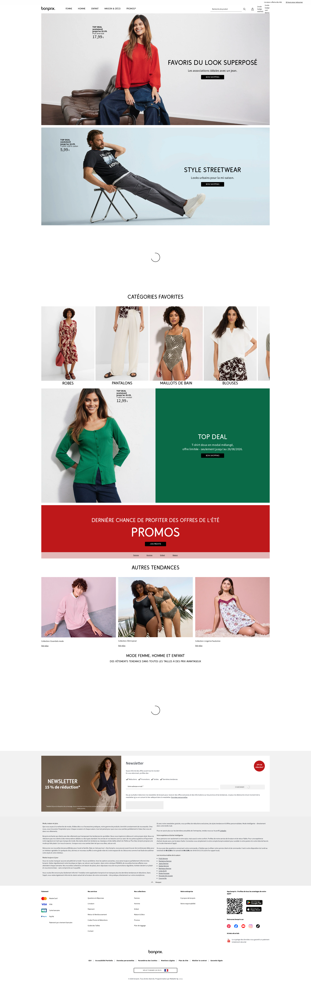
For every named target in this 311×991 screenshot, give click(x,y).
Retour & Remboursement (97, 914)
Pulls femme (163, 858)
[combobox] (226, 9)
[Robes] (68, 346)
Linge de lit (163, 871)
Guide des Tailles (94, 925)
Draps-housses (164, 873)
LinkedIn (223, 831)
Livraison (91, 903)
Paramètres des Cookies (147, 961)
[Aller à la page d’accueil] (53, 9)
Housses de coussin (166, 876)
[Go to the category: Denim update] (155, 69)
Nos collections (140, 892)
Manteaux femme (165, 868)
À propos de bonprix (188, 898)
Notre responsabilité (188, 903)
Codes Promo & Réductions (98, 920)
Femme (136, 555)
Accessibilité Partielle (104, 961)
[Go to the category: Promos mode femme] (155, 531)
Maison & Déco (139, 914)
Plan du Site (183, 961)
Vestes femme (164, 866)
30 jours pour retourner (294, 2)
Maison (175, 555)
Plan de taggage (140, 925)
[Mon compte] (252, 9)
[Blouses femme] (230, 346)
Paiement (44, 892)
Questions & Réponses (96, 898)
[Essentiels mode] (78, 612)
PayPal (51, 916)
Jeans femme (163, 863)
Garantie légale (217, 961)
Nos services (92, 892)
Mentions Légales (168, 961)
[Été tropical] (155, 612)
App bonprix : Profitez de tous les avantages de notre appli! (246, 893)
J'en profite (155, 544)
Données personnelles (179, 797)
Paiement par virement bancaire (60, 922)
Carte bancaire (54, 910)
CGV (89, 961)
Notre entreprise (187, 892)
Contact (90, 931)
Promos (137, 920)
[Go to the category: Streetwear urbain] (155, 176)
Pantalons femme (165, 861)
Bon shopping (212, 77)
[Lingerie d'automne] (232, 612)
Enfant (162, 555)
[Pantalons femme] (122, 346)
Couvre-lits (163, 878)
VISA (50, 904)
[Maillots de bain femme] (176, 346)
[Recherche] (244, 9)
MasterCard (53, 898)
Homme (149, 555)
